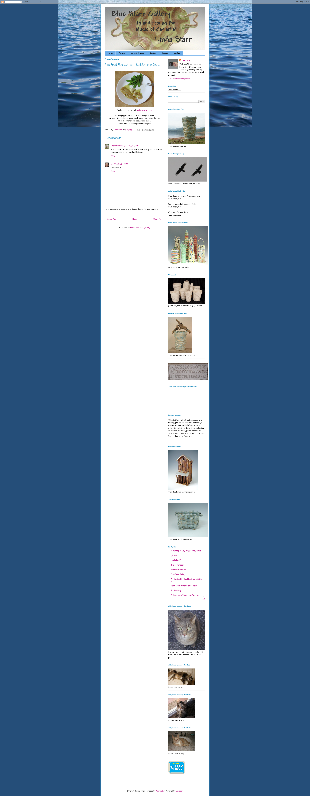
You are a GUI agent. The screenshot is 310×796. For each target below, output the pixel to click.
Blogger (179, 791)
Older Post (157, 219)
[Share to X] (148, 130)
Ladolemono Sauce (144, 110)
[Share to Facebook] (150, 130)
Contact (177, 53)
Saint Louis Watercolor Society (184, 586)
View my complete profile (179, 79)
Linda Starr (186, 60)
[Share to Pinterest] (152, 130)
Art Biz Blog (176, 590)
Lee (112, 164)
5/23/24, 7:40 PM (121, 164)
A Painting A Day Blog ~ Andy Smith (186, 551)
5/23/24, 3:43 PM (131, 145)
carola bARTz (176, 560)
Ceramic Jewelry (137, 53)
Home (110, 53)
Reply (113, 156)
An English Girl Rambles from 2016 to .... (186, 580)
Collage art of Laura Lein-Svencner (185, 595)
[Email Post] (138, 130)
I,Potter (174, 555)
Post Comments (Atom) (140, 227)
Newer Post (111, 219)
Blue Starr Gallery (178, 574)
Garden (153, 53)
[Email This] (143, 130)
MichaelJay (160, 791)
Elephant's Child (117, 145)
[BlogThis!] (145, 130)
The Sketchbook (177, 565)
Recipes (165, 53)
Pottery (122, 53)
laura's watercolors (178, 569)
